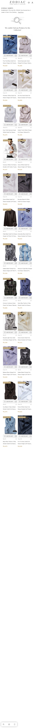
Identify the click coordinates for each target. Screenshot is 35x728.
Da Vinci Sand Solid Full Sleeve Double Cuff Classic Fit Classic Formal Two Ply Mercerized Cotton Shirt (24, 97)
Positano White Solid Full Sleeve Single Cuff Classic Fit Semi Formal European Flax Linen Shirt (9, 97)
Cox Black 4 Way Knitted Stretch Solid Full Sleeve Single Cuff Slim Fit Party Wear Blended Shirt (9, 408)
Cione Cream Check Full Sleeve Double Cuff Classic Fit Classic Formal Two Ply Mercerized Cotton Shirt (24, 339)
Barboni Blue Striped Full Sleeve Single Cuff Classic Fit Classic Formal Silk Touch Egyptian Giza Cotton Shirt (10, 374)
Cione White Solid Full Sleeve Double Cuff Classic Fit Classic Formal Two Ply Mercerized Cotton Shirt (10, 201)
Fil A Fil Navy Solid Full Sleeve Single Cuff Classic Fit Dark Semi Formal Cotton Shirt (24, 443)
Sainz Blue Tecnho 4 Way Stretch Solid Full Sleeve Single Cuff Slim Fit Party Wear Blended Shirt (24, 304)
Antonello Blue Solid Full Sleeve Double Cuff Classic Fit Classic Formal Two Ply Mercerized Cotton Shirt (24, 235)
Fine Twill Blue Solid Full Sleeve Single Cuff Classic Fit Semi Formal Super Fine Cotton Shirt (10, 62)
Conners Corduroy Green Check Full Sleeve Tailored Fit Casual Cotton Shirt (9, 304)
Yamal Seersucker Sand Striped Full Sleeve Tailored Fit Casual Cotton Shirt (25, 62)
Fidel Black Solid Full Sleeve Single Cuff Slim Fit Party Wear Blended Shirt (10, 235)
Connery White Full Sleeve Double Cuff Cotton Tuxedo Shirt (10, 166)
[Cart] (9, 724)
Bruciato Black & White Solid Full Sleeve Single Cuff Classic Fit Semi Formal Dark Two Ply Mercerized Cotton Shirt (24, 201)
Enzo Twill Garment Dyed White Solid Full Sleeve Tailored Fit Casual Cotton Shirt (9, 131)
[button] (3, 724)
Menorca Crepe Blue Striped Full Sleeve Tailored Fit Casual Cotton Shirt (25, 270)
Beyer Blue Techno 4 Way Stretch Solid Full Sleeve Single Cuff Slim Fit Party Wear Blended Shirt (9, 443)
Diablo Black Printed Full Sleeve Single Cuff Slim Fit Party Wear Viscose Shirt (10, 270)
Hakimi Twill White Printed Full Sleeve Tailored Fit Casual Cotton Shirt (24, 131)
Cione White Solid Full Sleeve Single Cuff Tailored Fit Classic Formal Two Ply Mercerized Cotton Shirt (24, 166)
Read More (21, 12)
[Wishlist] (29, 2)
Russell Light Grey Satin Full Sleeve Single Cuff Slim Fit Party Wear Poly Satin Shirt (10, 339)
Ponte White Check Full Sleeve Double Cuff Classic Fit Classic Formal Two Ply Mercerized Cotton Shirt (24, 408)
